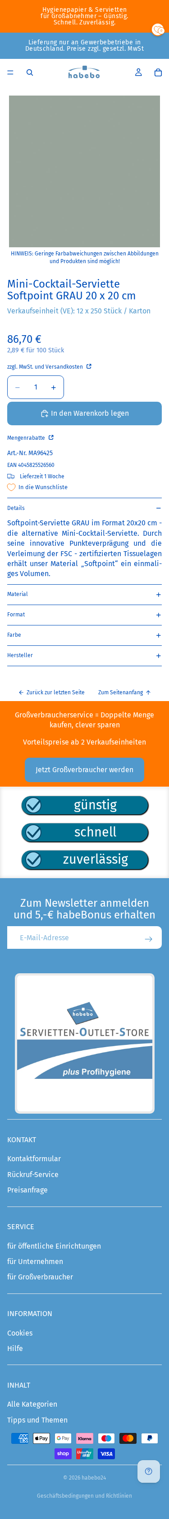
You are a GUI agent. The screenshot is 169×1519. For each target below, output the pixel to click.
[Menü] (10, 72)
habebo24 (94, 1478)
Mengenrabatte (26, 438)
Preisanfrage (27, 1190)
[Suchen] (30, 72)
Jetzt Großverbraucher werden (84, 769)
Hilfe (15, 1348)
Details (16, 508)
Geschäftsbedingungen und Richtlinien (84, 1496)
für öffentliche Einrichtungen (54, 1246)
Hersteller (20, 655)
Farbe (14, 635)
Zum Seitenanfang (120, 692)
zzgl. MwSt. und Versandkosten (45, 367)
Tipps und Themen (37, 1420)
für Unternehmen (35, 1261)
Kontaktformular (34, 1158)
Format (16, 614)
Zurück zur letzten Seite (56, 692)
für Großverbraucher (40, 1277)
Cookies (19, 1333)
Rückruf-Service (33, 1174)
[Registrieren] (148, 939)
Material (17, 594)
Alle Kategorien (32, 1404)
